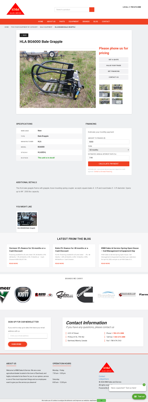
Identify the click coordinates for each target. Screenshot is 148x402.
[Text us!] (139, 397)
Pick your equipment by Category (24, 27)
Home (40, 21)
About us (51, 21)
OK (101, 400)
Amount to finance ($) (96, 138)
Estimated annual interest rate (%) (102, 154)
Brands (86, 21)
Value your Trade (113, 65)
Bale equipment (46, 27)
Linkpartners (104, 379)
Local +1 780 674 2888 (132, 7)
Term (90, 146)
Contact (106, 21)
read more (93, 400)
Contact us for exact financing (103, 171)
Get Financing (114, 71)
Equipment (74, 21)
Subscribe (16, 344)
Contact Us (114, 77)
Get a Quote (114, 59)
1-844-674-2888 (119, 337)
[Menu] (144, 22)
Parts (62, 21)
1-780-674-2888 (118, 333)
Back (24, 35)
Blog (96, 21)
